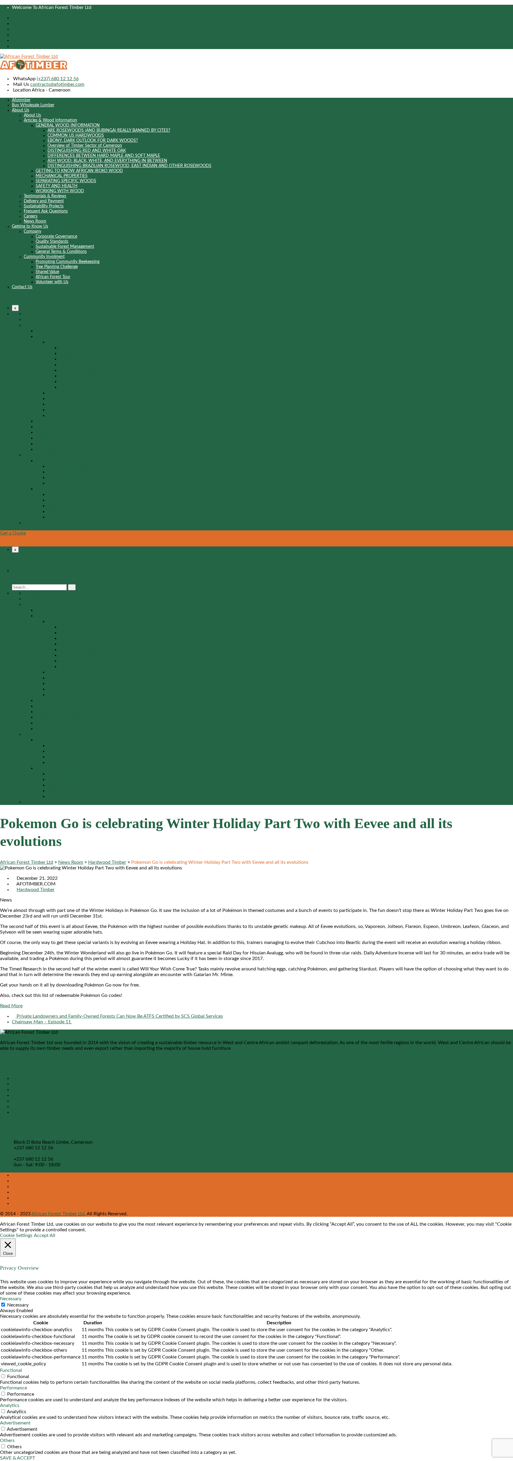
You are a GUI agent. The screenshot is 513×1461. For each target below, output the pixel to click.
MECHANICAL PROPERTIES (62, 176)
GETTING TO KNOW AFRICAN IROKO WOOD (79, 171)
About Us (20, 110)
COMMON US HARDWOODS (76, 135)
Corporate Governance (56, 236)
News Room (35, 221)
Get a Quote (13, 533)
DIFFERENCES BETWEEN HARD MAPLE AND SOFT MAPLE (104, 156)
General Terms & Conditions (61, 252)
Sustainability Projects (44, 206)
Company (32, 231)
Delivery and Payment (44, 201)
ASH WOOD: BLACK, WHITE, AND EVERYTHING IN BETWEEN (107, 161)
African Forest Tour (53, 277)
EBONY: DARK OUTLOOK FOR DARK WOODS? (93, 140)
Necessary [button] (10, 1298)
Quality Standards (52, 241)
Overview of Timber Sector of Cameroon (85, 146)
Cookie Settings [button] (16, 1235)
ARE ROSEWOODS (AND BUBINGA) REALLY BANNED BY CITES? (109, 130)
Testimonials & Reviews (45, 196)
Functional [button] (11, 1370)
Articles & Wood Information (50, 120)
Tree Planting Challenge (57, 267)
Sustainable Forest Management (65, 247)
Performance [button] (13, 1388)
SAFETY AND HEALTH (56, 186)
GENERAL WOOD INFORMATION (68, 125)
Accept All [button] (44, 1235)
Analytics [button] (9, 1405)
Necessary (17, 1305)
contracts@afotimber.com (57, 84)
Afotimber (21, 100)
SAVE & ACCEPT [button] (17, 1458)
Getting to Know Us (30, 226)
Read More (11, 1005)
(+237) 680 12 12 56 (58, 78)
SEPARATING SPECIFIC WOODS (66, 181)
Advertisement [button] (15, 1423)
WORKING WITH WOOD (60, 191)
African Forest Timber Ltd (58, 1213)
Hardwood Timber (36, 889)
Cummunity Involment (44, 257)
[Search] (72, 587)
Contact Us (22, 287)
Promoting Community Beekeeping (67, 262)
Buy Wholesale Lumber (33, 105)
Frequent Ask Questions (46, 211)
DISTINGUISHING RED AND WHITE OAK (87, 151)
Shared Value (47, 272)
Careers (30, 216)
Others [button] (7, 1440)
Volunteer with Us (52, 282)
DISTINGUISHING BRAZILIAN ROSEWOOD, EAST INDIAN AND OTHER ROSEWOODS (129, 166)
